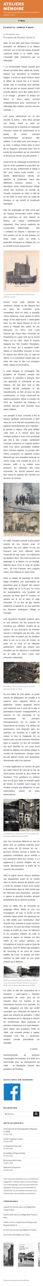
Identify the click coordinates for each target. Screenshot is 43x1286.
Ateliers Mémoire (13, 6)
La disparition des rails (12, 1146)
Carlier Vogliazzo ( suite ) (13, 1139)
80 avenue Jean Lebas (12, 1160)
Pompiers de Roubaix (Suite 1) (19, 37)
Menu (23, 21)
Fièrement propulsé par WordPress (16, 1280)
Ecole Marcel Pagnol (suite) (14, 1153)
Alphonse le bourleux (12, 1167)
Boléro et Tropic (29, 1230)
